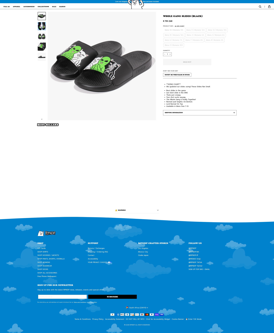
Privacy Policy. (150, 179)
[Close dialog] (176, 140)
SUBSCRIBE (158, 171)
